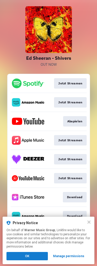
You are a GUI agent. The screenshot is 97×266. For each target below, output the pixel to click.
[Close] (89, 222)
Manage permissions (68, 256)
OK (27, 256)
